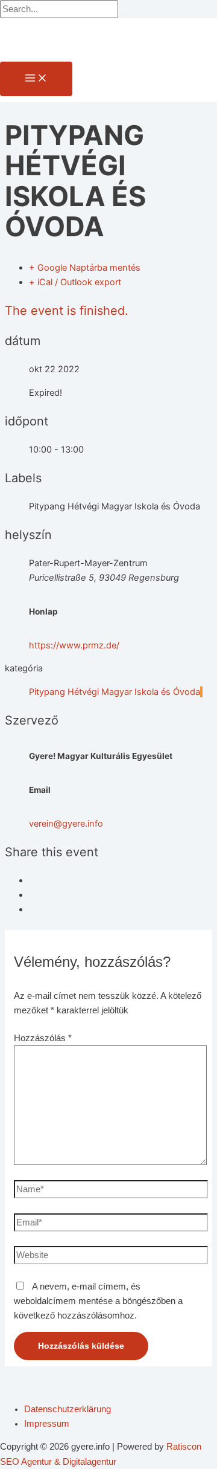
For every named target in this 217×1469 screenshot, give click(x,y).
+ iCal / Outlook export (75, 282)
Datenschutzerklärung (67, 1409)
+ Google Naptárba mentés (84, 267)
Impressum (46, 1424)
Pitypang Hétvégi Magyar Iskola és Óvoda (114, 691)
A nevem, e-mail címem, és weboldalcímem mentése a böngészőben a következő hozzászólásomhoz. (98, 1301)
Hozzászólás (43, 1038)
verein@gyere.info (66, 823)
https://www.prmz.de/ (74, 645)
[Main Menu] (36, 79)
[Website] (111, 1257)
